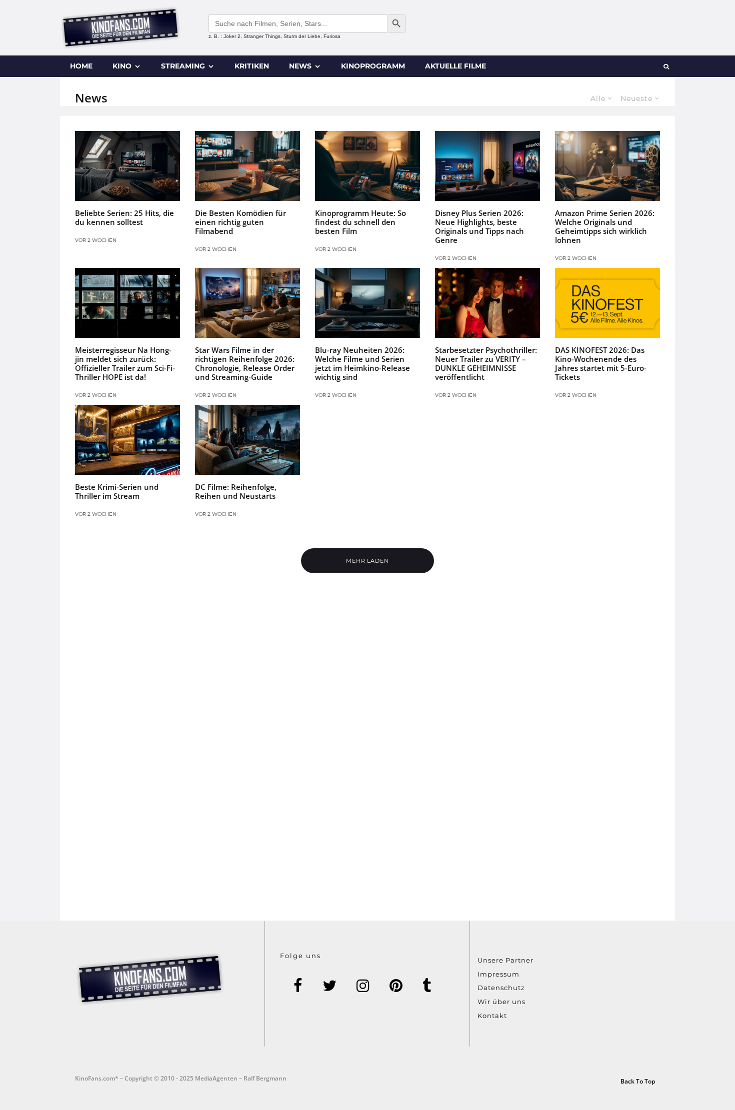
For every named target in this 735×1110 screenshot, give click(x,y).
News (300, 65)
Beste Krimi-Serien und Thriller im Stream (116, 491)
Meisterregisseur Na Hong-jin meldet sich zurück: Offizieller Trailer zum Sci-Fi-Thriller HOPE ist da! (125, 363)
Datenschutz (501, 988)
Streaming (183, 65)
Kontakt (492, 1016)
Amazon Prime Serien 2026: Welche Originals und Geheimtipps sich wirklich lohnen (604, 226)
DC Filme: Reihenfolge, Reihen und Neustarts (235, 491)
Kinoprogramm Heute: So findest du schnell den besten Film (360, 221)
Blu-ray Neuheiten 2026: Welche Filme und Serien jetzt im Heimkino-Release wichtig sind (362, 363)
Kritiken (251, 65)
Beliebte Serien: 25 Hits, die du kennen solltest (124, 217)
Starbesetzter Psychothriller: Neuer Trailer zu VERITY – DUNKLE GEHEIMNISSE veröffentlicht (486, 363)
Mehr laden (368, 560)
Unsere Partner (506, 960)
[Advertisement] (367, 774)
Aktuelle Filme (455, 65)
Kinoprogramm (373, 65)
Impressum (499, 974)
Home (81, 65)
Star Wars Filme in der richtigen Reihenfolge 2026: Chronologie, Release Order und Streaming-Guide (244, 363)
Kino (122, 65)
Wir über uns (502, 1002)
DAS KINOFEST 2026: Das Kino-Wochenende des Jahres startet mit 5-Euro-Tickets (600, 363)
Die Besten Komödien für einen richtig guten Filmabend (240, 221)
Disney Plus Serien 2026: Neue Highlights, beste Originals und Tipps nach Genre (479, 226)
